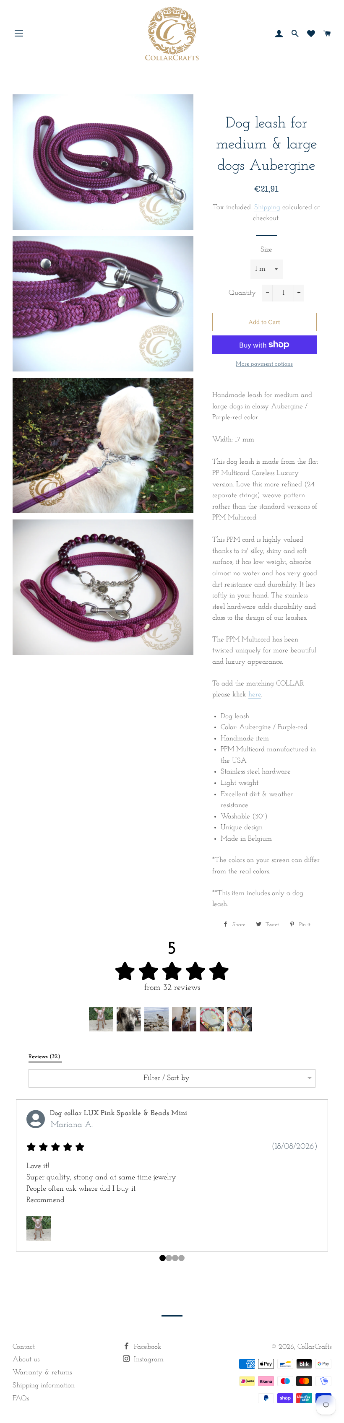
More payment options (264, 364)
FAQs (21, 1398)
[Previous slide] (19, 1183)
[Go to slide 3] (181, 1258)
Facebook (147, 1346)
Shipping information (44, 1385)
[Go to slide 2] (175, 1258)
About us (26, 1359)
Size (266, 249)
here (254, 694)
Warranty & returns (42, 1372)
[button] (101, 1019)
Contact (24, 1346)
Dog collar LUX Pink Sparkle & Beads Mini (118, 1113)
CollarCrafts (314, 1346)
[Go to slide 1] (169, 1258)
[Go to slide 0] (162, 1258)
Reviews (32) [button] (45, 1057)
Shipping (267, 207)
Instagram (148, 1359)
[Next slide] (325, 1183)
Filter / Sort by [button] (166, 1078)
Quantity (242, 292)
